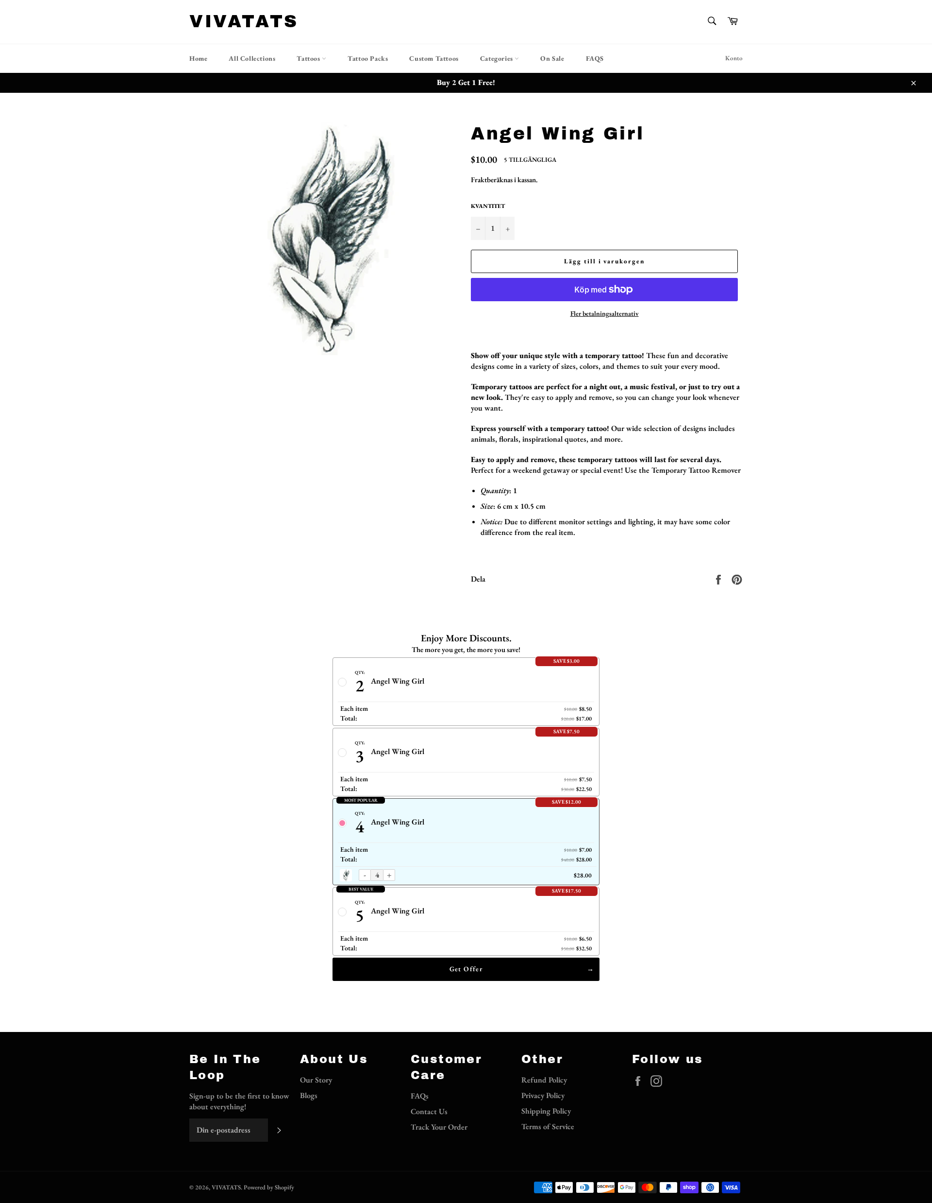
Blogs (308, 1095)
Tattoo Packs (368, 58)
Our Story (316, 1080)
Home (198, 58)
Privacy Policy (543, 1095)
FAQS (595, 58)
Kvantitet (488, 206)
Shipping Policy (546, 1111)
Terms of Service (547, 1126)
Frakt (479, 179)
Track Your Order (439, 1127)
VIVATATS (244, 21)
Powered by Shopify (269, 1187)
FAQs (420, 1096)
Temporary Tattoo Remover (696, 470)
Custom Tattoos (433, 58)
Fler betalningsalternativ (604, 313)
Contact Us (429, 1111)
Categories (497, 58)
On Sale (552, 58)
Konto (734, 58)
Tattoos (309, 58)
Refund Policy (544, 1080)
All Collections (252, 58)
